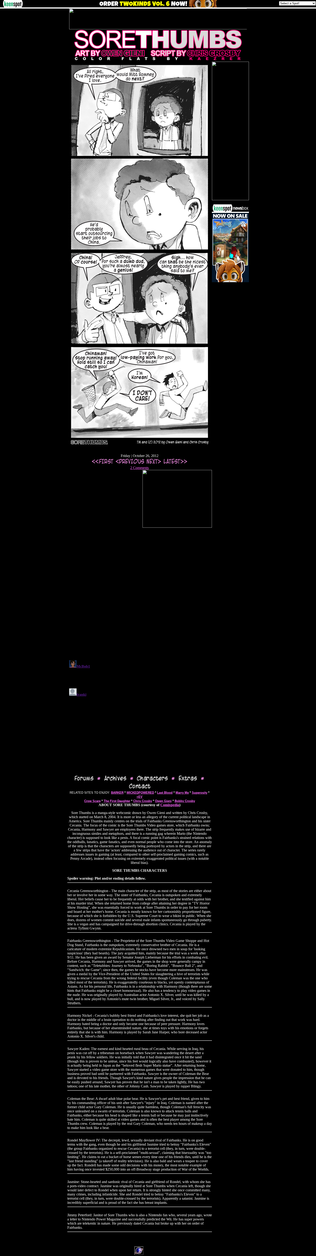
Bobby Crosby (185, 801)
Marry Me (182, 792)
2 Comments (139, 468)
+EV (139, 797)
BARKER (117, 792)
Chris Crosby (142, 801)
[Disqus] (139, 597)
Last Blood (165, 792)
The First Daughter (117, 801)
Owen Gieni (163, 801)
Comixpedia (169, 805)
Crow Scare (92, 801)
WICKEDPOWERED (140, 792)
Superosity (199, 792)
